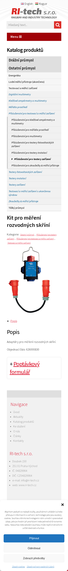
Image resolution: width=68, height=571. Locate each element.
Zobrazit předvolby (34, 558)
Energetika (14, 75)
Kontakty (18, 440)
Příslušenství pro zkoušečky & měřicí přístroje (35, 165)
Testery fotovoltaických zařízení (25, 172)
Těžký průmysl (16, 207)
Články (17, 436)
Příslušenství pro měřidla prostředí (30, 129)
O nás (16, 431)
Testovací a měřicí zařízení (23, 88)
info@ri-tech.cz (30, 480)
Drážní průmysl (21, 60)
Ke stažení (19, 426)
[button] (62, 504)
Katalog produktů (23, 421)
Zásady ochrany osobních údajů (40, 566)
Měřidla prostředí (18, 107)
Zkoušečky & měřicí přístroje (23, 201)
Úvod (16, 412)
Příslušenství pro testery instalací (29, 152)
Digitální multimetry (20, 94)
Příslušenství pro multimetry (26, 136)
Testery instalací (17, 178)
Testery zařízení (17, 184)
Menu (15, 37)
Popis (14, 321)
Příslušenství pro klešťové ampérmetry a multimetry (33, 121)
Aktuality (18, 416)
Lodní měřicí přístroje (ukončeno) (26, 81)
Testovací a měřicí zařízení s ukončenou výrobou (30, 193)
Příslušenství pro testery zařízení (32, 159)
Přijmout (34, 538)
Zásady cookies (18, 566)
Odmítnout (34, 548)
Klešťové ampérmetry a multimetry (28, 100)
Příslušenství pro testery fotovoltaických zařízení (32, 144)
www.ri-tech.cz (27, 485)
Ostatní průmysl (22, 68)
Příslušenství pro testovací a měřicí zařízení (32, 113)
